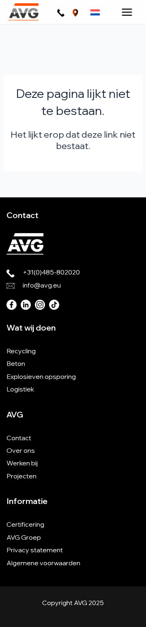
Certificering (25, 524)
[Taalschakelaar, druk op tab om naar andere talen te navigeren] (95, 12)
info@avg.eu (42, 285)
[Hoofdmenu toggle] (127, 12)
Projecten (21, 476)
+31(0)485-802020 (51, 272)
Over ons (20, 450)
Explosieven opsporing (41, 376)
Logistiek (20, 389)
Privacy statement (34, 550)
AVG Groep (23, 537)
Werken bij (22, 463)
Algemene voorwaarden (43, 563)
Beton (15, 363)
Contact (18, 438)
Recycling (21, 351)
